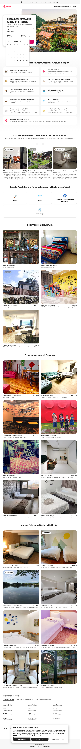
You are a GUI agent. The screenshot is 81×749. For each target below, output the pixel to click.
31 (8, 64)
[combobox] (20, 31)
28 (20, 60)
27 (17, 60)
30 (27, 60)
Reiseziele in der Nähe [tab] (8, 699)
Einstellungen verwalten (58, 739)
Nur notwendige (40, 739)
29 (23, 60)
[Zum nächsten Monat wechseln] (26, 41)
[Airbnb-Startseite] (7, 6)
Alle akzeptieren (22, 739)
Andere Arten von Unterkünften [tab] (25, 699)
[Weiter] (43, 144)
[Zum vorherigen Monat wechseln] (8, 41)
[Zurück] (37, 144)
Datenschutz (33, 746)
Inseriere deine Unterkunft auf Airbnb (65, 6)
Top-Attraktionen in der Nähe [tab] (43, 699)
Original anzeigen (54, 2)
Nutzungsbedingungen (44, 746)
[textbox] (13, 37)
